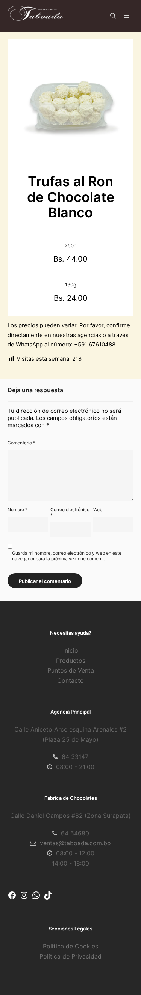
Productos (70, 660)
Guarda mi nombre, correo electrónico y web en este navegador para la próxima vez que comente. (66, 555)
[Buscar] (113, 16)
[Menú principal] (126, 16)
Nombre (17, 509)
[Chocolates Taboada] (36, 16)
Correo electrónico (69, 512)
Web (97, 509)
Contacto (70, 680)
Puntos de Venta (70, 670)
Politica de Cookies (70, 946)
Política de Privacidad (70, 956)
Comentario (21, 443)
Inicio (70, 650)
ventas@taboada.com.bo (75, 843)
